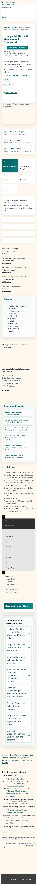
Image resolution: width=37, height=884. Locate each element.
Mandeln (25, 75)
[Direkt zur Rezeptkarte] (18, 87)
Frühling (17, 381)
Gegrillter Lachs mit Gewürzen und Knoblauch (16, 647)
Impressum (26, 879)
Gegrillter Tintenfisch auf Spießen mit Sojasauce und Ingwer (17, 720)
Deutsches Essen (15, 758)
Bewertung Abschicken (17, 47)
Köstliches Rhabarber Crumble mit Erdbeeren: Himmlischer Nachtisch (17, 675)
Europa (10, 375)
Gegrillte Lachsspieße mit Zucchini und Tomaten (18, 815)
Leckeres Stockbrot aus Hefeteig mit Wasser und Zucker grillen (16, 633)
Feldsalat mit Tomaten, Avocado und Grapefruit (18, 789)
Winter (11, 381)
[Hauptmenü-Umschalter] (4, 17)
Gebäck (21, 27)
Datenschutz (15, 879)
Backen (17, 383)
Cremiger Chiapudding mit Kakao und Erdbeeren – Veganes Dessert (17, 692)
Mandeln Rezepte (18, 760)
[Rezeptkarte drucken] (18, 95)
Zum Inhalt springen (8, 2)
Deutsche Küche (28, 755)
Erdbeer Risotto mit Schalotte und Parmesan (16, 706)
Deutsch (5, 758)
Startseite (6, 27)
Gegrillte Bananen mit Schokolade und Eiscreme (17, 660)
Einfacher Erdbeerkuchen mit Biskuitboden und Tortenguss (16, 735)
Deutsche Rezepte (14, 378)
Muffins (7, 80)
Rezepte (14, 27)
